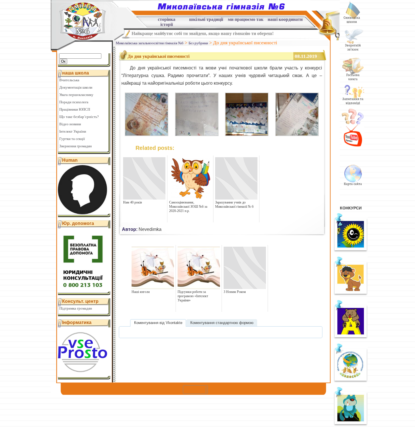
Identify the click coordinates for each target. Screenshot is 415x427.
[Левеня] (351, 294)
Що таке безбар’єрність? (79, 117)
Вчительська (69, 80)
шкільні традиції (206, 19)
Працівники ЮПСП (74, 109)
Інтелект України (72, 131)
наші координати (285, 19)
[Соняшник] (351, 251)
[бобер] (351, 424)
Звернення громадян (75, 146)
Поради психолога (73, 102)
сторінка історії (166, 20)
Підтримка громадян (75, 308)
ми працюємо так (245, 19)
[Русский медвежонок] (351, 338)
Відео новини (70, 124)
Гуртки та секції (72, 139)
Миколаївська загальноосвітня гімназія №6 (150, 43)
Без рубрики (198, 43)
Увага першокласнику (76, 95)
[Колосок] (351, 381)
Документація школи (75, 87)
